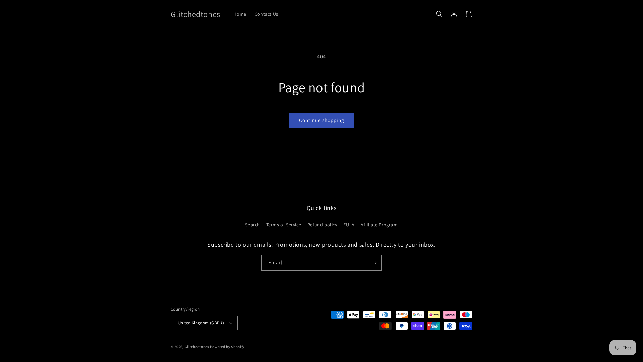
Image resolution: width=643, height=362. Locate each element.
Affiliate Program (379, 225)
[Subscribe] (374, 263)
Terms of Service (283, 225)
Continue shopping (321, 120)
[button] (439, 14)
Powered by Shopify (227, 346)
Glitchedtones (197, 346)
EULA (348, 225)
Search (252, 225)
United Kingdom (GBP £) (201, 323)
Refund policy (322, 225)
